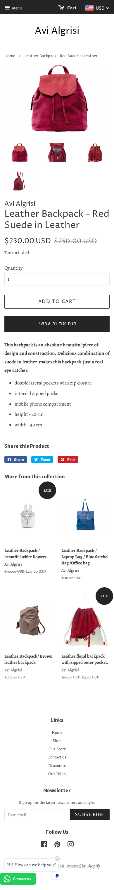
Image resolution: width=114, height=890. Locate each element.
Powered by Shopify (83, 866)
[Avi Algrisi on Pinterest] (57, 845)
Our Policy (57, 774)
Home (9, 56)
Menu (16, 8)
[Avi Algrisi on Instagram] (70, 845)
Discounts (57, 765)
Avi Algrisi (57, 31)
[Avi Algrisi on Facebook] (44, 845)
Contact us (57, 757)
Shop (57, 740)
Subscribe (90, 814)
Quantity (13, 268)
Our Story (57, 749)
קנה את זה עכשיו (57, 324)
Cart (71, 8)
